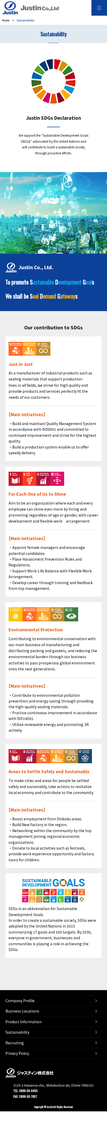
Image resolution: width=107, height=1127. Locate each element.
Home (6, 20)
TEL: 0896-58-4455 (25, 1090)
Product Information (23, 1021)
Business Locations (22, 1011)
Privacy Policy (17, 1053)
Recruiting (14, 1042)
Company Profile (20, 1000)
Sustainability (17, 1032)
